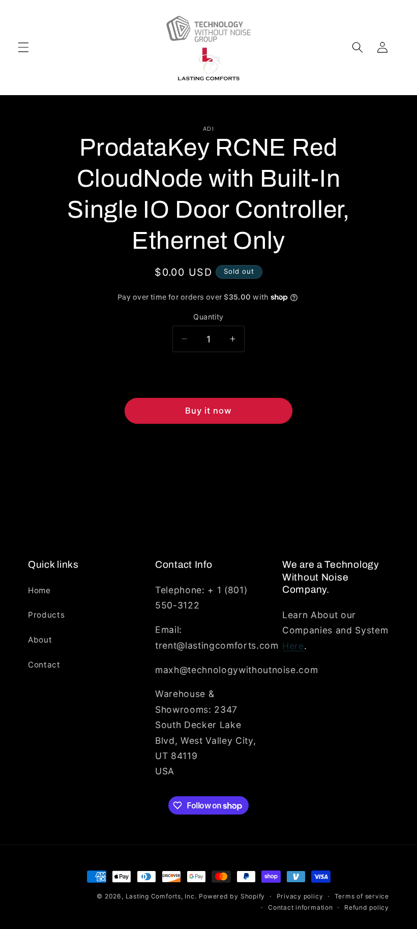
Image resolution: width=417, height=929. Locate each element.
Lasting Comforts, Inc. (161, 896)
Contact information (300, 907)
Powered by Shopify (232, 896)
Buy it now (208, 410)
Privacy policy (300, 896)
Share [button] (213, 458)
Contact (44, 665)
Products (46, 615)
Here (293, 646)
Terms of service (362, 896)
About (40, 640)
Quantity (208, 316)
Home (39, 590)
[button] (23, 47)
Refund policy (366, 907)
